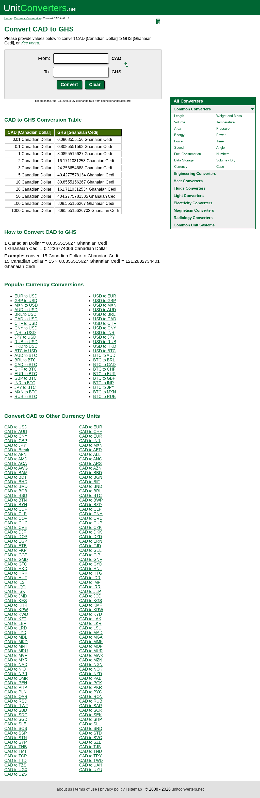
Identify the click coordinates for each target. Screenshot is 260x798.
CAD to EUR (90, 427)
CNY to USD (26, 328)
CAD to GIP (89, 555)
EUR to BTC (25, 374)
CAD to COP (15, 518)
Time (220, 141)
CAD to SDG (15, 715)
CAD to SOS (15, 728)
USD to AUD (104, 310)
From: (44, 58)
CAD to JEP (90, 591)
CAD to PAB (90, 678)
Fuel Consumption (187, 154)
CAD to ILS (14, 582)
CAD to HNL (90, 569)
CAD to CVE (15, 527)
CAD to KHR (15, 605)
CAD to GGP (15, 555)
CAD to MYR (16, 660)
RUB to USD (26, 342)
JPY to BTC (25, 387)
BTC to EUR (104, 374)
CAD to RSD (15, 701)
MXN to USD (26, 305)
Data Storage (183, 160)
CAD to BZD (90, 505)
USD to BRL (104, 314)
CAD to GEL (90, 550)
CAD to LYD (15, 632)
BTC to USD (25, 351)
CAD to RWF (16, 706)
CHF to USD (25, 323)
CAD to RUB (90, 701)
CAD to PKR (90, 687)
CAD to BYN (15, 505)
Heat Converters (188, 181)
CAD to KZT (15, 619)
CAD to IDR (90, 578)
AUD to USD (26, 310)
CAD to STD (90, 733)
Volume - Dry (225, 160)
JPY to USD (25, 337)
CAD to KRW (91, 610)
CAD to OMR (16, 678)
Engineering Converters (195, 173)
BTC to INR (103, 383)
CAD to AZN (90, 468)
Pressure (223, 128)
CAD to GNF (90, 559)
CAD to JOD (90, 596)
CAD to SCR (90, 710)
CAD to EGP (15, 541)
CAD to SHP (90, 719)
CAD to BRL (90, 491)
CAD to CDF (15, 509)
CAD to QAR (15, 696)
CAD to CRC (91, 518)
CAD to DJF (15, 532)
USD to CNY (104, 328)
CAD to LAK (90, 619)
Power (220, 135)
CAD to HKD (15, 569)
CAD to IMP (90, 582)
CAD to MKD (16, 642)
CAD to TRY (90, 756)
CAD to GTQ (15, 564)
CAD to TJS (90, 747)
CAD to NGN (91, 664)
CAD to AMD (15, 459)
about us (64, 789)
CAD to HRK (15, 573)
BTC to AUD (104, 355)
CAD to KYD (90, 614)
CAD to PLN (15, 692)
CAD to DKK (90, 532)
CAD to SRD (90, 728)
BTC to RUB (104, 396)
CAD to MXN (91, 445)
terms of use (86, 789)
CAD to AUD (15, 431)
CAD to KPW (16, 610)
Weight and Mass (229, 116)
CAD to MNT (15, 646)
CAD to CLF (90, 509)
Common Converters (192, 109)
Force (178, 141)
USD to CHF (104, 323)
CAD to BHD (15, 482)
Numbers (223, 154)
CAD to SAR (90, 706)
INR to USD (25, 332)
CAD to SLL (90, 724)
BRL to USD (25, 314)
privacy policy (112, 789)
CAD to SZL (90, 742)
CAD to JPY (15, 445)
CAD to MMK (91, 642)
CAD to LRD (15, 628)
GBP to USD (25, 300)
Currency (180, 167)
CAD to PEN (15, 683)
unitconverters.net (188, 789)
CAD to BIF (89, 482)
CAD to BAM (15, 473)
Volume (179, 122)
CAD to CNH (91, 514)
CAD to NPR (15, 674)
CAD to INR (90, 441)
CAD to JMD (15, 596)
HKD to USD (26, 346)
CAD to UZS (15, 774)
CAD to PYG (90, 692)
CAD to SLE (15, 724)
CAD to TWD (91, 760)
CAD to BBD (90, 473)
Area (177, 128)
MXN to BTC (25, 392)
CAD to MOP (91, 646)
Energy (179, 135)
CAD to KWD (16, 614)
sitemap (135, 789)
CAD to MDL (15, 637)
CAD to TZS (15, 765)
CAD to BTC (25, 364)
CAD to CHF (90, 431)
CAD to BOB (15, 491)
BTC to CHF (104, 369)
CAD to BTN (15, 500)
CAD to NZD (90, 674)
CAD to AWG (16, 468)
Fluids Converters (189, 188)
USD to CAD (104, 319)
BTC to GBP (104, 378)
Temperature (225, 122)
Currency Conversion (27, 18)
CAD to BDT (15, 477)
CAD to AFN (15, 454)
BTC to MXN (104, 392)
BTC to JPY (104, 387)
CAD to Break (16, 450)
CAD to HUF (15, 578)
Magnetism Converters (194, 210)
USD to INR (104, 332)
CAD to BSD (15, 495)
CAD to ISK (14, 591)
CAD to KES (15, 600)
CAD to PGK (90, 683)
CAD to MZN (90, 660)
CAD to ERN (90, 541)
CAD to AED (90, 450)
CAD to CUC (16, 523)
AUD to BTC (25, 355)
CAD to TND (90, 751)
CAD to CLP (15, 514)
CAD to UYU (90, 770)
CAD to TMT (15, 751)
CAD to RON (91, 696)
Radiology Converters (193, 217)
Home (8, 18)
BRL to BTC (25, 360)
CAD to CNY (15, 436)
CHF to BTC (25, 369)
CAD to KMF (90, 605)
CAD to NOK (90, 669)
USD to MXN (105, 305)
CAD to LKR (90, 623)
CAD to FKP (15, 550)
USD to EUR (104, 296)
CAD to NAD (15, 664)
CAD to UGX (15, 770)
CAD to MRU (16, 651)
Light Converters (189, 195)
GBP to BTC (25, 378)
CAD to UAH (90, 765)
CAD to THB (15, 747)
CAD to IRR (90, 587)
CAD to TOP (15, 756)
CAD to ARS (90, 463)
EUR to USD (26, 296)
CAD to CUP (90, 523)
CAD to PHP (15, 687)
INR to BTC (24, 383)
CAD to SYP (15, 742)
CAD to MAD (91, 632)
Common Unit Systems (194, 225)
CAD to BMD (16, 486)
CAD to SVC (90, 738)
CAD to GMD (16, 559)
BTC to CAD (104, 364)
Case (220, 167)
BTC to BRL (104, 360)
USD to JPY (104, 337)
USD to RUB (104, 342)
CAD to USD (26, 319)
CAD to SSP (15, 733)
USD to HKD (104, 346)
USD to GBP (104, 300)
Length (179, 116)
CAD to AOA (15, 463)
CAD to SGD (15, 719)
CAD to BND (90, 486)
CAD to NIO (15, 669)
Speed (179, 147)
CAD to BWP (91, 500)
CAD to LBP (15, 623)
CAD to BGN (90, 477)
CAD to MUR (91, 651)
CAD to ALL (90, 454)
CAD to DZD (90, 537)
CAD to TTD (15, 760)
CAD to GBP (15, 441)
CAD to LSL (90, 628)
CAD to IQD (15, 587)
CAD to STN (15, 738)
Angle (220, 147)
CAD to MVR (16, 655)
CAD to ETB (15, 546)
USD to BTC (104, 351)
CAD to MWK (91, 655)
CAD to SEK (90, 715)
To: (47, 71)
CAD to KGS (90, 600)
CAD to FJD (90, 546)
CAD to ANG (90, 459)
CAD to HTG (90, 573)
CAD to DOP (15, 537)
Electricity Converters (193, 203)
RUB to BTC (25, 396)
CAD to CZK (90, 527)
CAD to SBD (15, 710)
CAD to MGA (91, 637)
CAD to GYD (90, 564)
